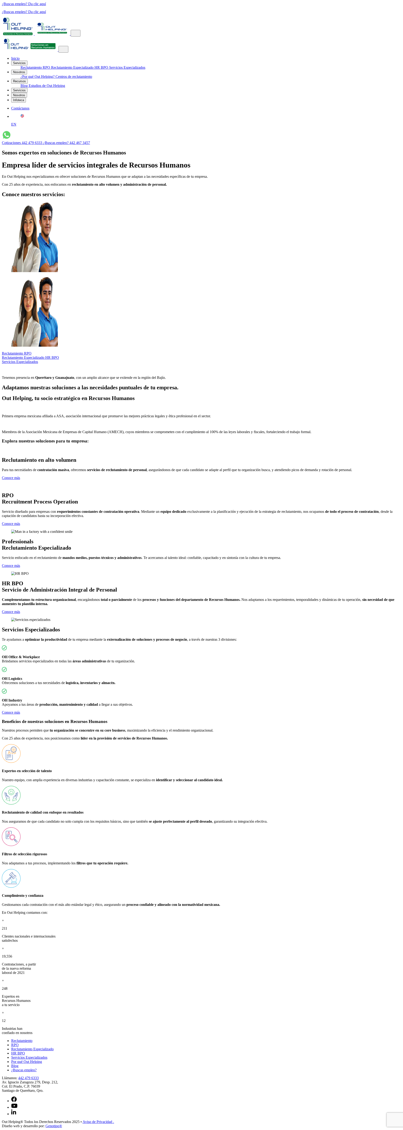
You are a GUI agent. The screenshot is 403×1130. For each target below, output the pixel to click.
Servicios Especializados (127, 67)
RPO (47, 67)
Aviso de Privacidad (98, 1122)
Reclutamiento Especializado (72, 67)
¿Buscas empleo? (24, 1070)
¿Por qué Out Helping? (38, 77)
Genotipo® (53, 1126)
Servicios (19, 63)
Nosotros (19, 72)
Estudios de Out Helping (47, 86)
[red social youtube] (14, 1107)
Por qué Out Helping (26, 1062)
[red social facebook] (14, 1101)
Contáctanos (20, 108)
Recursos (19, 81)
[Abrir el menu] (75, 33)
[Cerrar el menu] (63, 49)
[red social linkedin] (13, 1114)
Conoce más (11, 478)
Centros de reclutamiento (74, 77)
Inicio (15, 58)
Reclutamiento (32, 67)
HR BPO (101, 67)
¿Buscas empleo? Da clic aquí (24, 4)
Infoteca (18, 100)
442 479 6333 (28, 1078)
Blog (25, 86)
